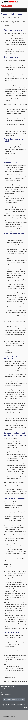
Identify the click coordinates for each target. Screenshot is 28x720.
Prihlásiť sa (5, 5)
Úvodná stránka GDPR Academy (7, 686)
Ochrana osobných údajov (6, 694)
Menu (5, 9)
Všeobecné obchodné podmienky (8, 692)
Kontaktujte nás (4, 688)
